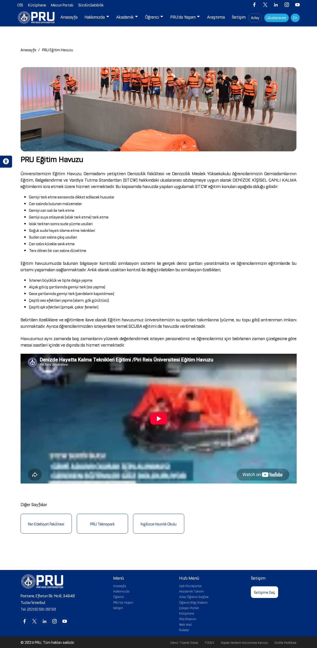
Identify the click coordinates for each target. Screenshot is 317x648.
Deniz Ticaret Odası (184, 642)
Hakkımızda (121, 591)
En (295, 17)
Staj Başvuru (187, 618)
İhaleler (184, 629)
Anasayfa (28, 49)
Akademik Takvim (191, 591)
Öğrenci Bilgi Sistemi (193, 602)
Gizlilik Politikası (285, 642)
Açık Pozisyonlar (190, 585)
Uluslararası (276, 17)
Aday (255, 17)
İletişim (118, 607)
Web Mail (185, 624)
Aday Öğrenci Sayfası (194, 596)
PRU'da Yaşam (123, 602)
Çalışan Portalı (189, 607)
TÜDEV (209, 642)
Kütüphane (186, 613)
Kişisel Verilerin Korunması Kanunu (244, 642)
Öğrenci (118, 596)
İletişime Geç (264, 592)
